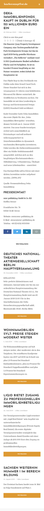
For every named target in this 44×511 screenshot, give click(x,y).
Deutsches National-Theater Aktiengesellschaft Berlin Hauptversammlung (21, 262)
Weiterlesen (22, 316)
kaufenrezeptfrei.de (15, 4)
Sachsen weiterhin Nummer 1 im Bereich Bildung (21, 471)
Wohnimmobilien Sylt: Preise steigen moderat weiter (20, 334)
